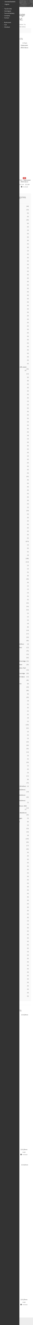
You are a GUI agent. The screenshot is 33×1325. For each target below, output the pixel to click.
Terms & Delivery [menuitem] (9, 13)
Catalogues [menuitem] (7, 11)
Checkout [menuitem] (7, 27)
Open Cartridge (20, 673)
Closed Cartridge (21, 661)
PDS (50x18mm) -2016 (20, 806)
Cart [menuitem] (5, 25)
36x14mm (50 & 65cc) (19, 786)
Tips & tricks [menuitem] (8, 9)
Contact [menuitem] (6, 18)
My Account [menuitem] (7, 22)
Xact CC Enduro (20, 677)
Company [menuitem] (7, 15)
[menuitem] (11, 2)
